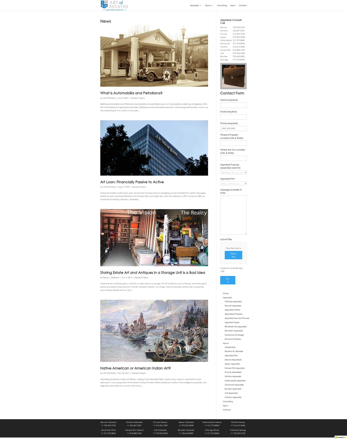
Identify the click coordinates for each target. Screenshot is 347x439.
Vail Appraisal (231, 393)
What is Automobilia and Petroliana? (131, 93)
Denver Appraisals (233, 359)
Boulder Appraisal (233, 388)
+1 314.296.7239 (160, 425)
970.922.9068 (239, 37)
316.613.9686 (239, 46)
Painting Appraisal (233, 301)
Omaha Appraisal (233, 397)
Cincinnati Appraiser (234, 384)
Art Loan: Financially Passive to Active (132, 182)
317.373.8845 (239, 40)
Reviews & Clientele (234, 351)
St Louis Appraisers (233, 372)
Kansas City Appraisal (235, 368)
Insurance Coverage (234, 334)
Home (226, 293)
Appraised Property (234, 314)
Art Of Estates (109, 98)
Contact (243, 5)
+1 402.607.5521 (134, 425)
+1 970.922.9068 (186, 425)
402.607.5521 (239, 30)
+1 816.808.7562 (134, 433)
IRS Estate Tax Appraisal (236, 326)
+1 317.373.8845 (212, 425)
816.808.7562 (239, 50)
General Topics (138, 98)
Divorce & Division (233, 339)
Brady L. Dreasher (111, 277)
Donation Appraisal (234, 330)
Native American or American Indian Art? (135, 368)
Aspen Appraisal (232, 364)
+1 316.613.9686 (238, 425)
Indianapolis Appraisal (235, 380)
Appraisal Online (232, 309)
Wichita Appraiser (233, 376)
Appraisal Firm (231, 355)
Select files (233, 255)
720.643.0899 (239, 56)
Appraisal (194, 5)
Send (228, 280)
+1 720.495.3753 (108, 425)
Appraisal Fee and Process (237, 318)
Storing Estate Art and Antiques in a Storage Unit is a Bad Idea (152, 272)
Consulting (222, 5)
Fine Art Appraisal (233, 305)
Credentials (230, 347)
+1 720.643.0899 (186, 433)
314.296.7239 (239, 34)
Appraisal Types (232, 322)
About (208, 5)
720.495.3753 (239, 27)
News (232, 5)
